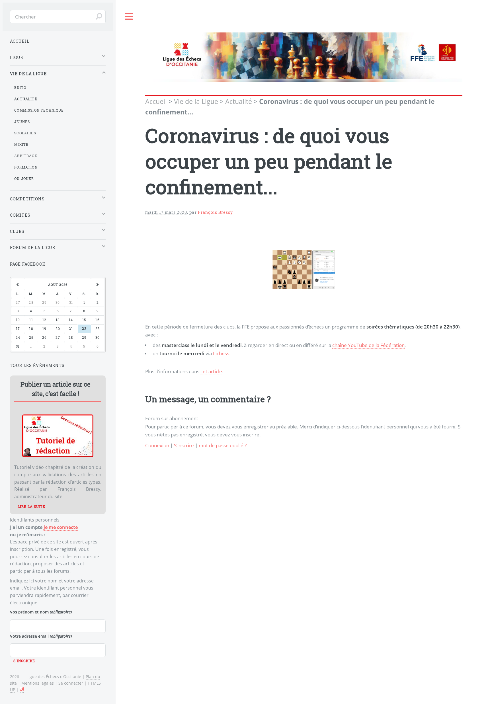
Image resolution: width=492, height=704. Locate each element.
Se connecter (70, 683)
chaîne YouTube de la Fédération (368, 345)
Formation (26, 167)
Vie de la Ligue (196, 101)
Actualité (238, 101)
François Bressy (215, 212)
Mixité (21, 144)
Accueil (156, 101)
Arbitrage (25, 155)
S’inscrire (184, 445)
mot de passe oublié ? (223, 445)
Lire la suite (31, 506)
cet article (211, 371)
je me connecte (61, 527)
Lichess (221, 353)
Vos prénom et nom (41, 612)
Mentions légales (37, 683)
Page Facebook (28, 264)
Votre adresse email (41, 636)
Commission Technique (39, 110)
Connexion (157, 445)
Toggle (129, 16)
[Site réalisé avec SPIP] (22, 690)
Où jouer (24, 178)
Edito (20, 87)
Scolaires (25, 133)
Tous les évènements (37, 365)
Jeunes (22, 121)
